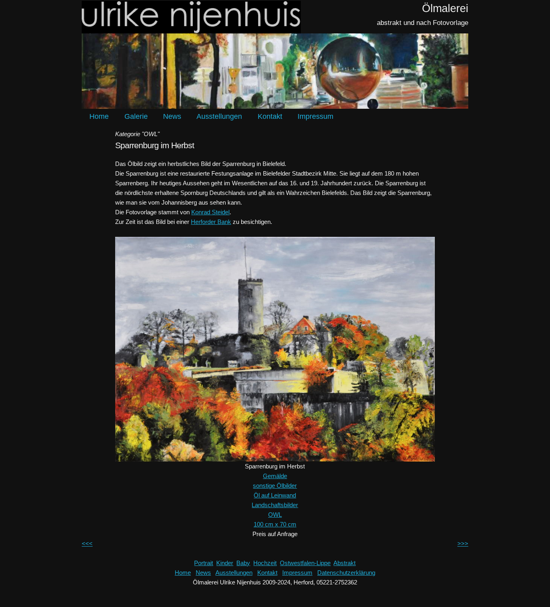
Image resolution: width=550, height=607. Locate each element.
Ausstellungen (219, 116)
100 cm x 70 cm (275, 524)
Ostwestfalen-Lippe (305, 562)
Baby (243, 562)
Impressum (315, 116)
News (172, 116)
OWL (275, 514)
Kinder (224, 562)
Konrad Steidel (210, 212)
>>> (462, 543)
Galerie (136, 116)
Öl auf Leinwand (275, 495)
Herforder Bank (211, 221)
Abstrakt (344, 562)
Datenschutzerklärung (346, 572)
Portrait (203, 562)
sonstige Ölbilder (275, 485)
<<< (87, 543)
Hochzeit (265, 562)
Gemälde (275, 475)
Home (99, 116)
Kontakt (270, 116)
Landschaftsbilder (275, 504)
